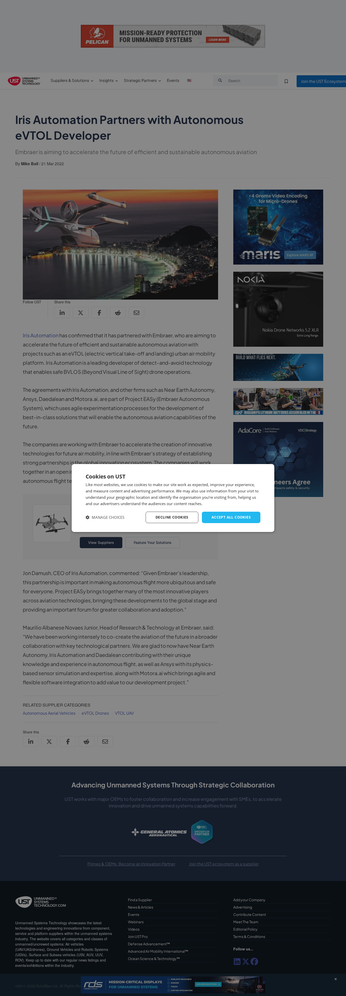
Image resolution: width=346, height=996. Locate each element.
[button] (105, 517)
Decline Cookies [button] (172, 517)
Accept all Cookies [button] (231, 517)
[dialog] (173, 498)
